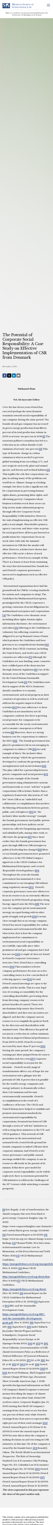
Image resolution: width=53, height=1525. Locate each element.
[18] (40, 849)
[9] (25, 682)
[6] (47, 644)
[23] (17, 954)
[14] (44, 766)
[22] (34, 916)
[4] (4, 615)
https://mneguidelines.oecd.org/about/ (24, 1289)
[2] (40, 449)
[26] (43, 1046)
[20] (31, 887)
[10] (15, 707)
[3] (48, 470)
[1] (44, 436)
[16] (31, 812)
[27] (32, 1058)
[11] (12, 732)
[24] (12, 966)
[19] (37, 870)
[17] (30, 837)
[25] (29, 979)
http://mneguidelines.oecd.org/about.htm (26, 1276)
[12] (15, 740)
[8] (35, 669)
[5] (16, 627)
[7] (30, 657)
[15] (46, 774)
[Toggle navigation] (48, 5)
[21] (37, 904)
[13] (34, 749)
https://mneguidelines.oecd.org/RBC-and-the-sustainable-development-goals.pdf (23, 1318)
